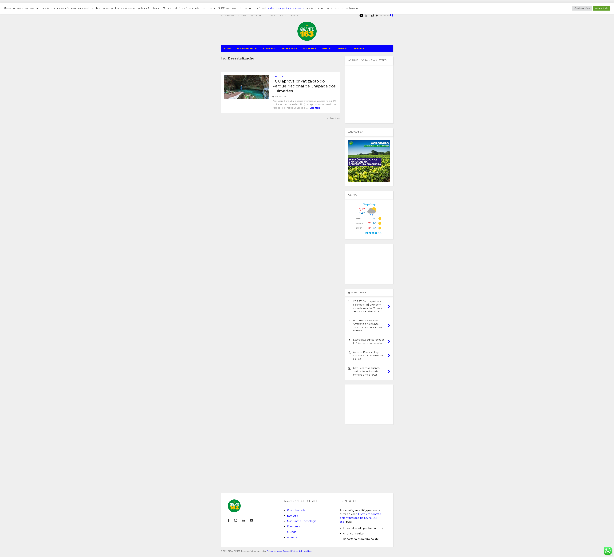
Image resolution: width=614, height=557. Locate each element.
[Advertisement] (369, 264)
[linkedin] (367, 15)
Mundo (283, 15)
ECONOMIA (309, 48)
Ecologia (242, 15)
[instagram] (372, 15)
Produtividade (227, 15)
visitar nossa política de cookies (286, 8)
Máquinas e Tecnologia (301, 521)
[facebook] (377, 15)
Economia (270, 15)
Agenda (294, 15)
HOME (227, 48)
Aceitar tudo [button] (601, 8)
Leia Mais (315, 107)
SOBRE (358, 48)
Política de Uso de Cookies (278, 551)
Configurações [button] (582, 8)
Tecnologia (256, 15)
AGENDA (342, 48)
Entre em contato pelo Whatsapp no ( (360, 518)
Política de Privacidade (301, 551)
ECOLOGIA (269, 48)
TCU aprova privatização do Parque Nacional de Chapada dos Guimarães (304, 86)
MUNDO (326, 48)
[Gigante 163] (307, 39)
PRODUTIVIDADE (247, 48)
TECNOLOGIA (289, 48)
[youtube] (361, 15)
